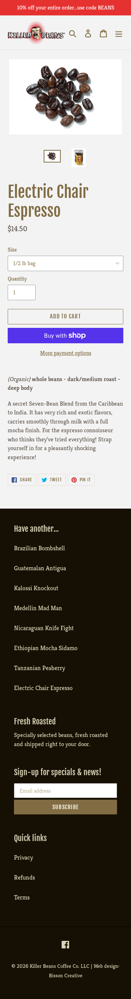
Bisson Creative (65, 975)
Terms (22, 897)
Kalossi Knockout (36, 588)
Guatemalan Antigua (40, 568)
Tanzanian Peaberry (39, 668)
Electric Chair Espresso (43, 688)
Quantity (17, 278)
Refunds (24, 877)
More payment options (65, 353)
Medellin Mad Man (38, 608)
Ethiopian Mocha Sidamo (46, 648)
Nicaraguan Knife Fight (44, 628)
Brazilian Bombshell (39, 548)
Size (12, 249)
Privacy (23, 857)
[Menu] (118, 32)
